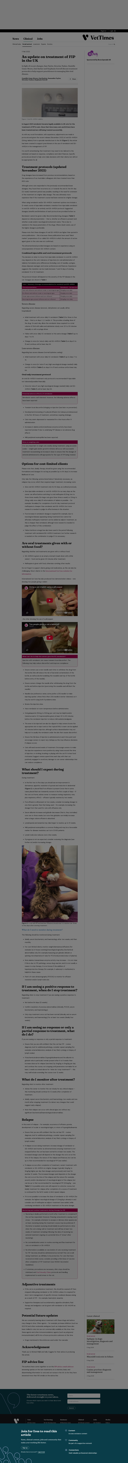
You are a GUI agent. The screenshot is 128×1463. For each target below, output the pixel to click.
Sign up (25, 1448)
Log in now (41, 1452)
